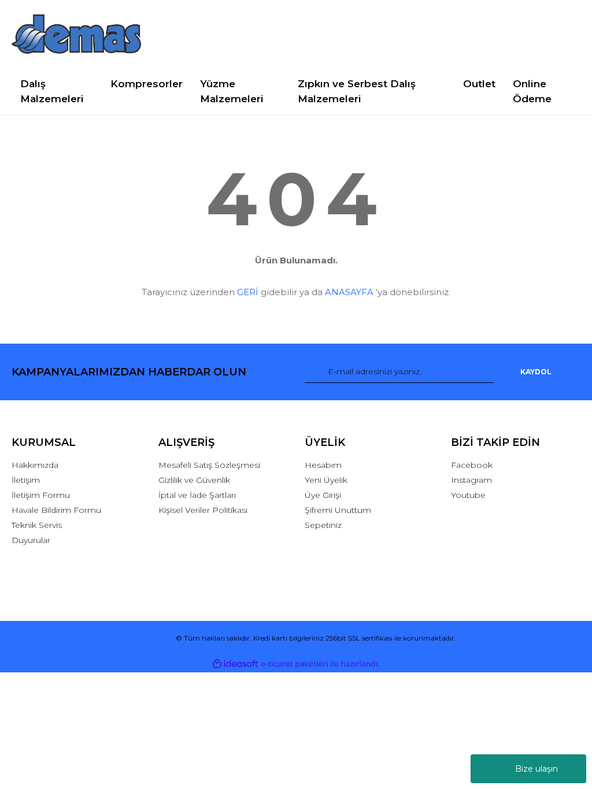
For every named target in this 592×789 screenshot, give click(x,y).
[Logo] (76, 34)
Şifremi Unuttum (338, 510)
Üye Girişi (323, 495)
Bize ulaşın (536, 769)
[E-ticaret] (294, 664)
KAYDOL (536, 371)
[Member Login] (515, 34)
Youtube (468, 495)
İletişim (26, 480)
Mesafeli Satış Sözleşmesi (209, 465)
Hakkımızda (35, 465)
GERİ (247, 291)
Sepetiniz (323, 525)
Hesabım (323, 465)
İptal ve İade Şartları (197, 495)
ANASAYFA (349, 291)
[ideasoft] (235, 664)
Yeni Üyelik (326, 480)
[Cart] (566, 34)
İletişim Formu (41, 495)
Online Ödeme (532, 91)
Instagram (471, 480)
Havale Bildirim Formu (56, 510)
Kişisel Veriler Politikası (202, 510)
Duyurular (31, 540)
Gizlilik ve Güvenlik (194, 480)
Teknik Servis (37, 525)
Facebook (472, 465)
